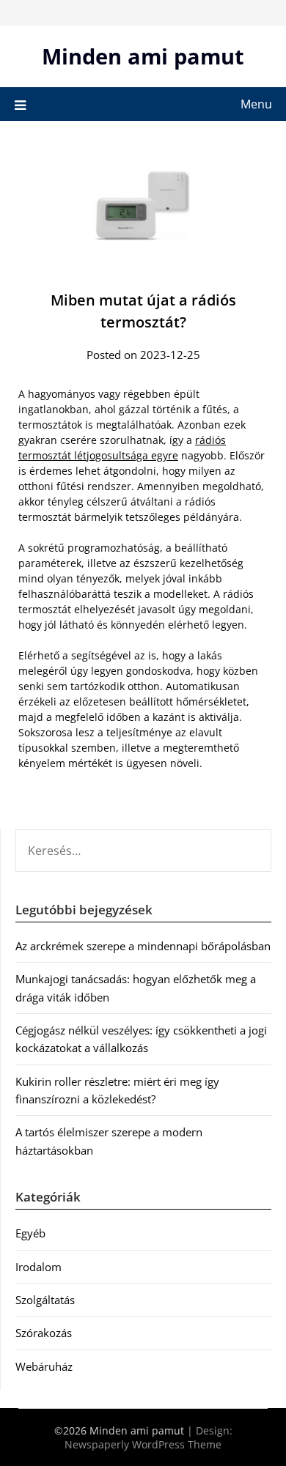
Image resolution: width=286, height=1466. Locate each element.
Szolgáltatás (45, 1299)
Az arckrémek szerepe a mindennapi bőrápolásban (143, 946)
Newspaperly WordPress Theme (143, 1444)
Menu (256, 104)
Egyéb (30, 1233)
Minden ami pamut (143, 56)
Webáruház (44, 1366)
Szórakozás (43, 1332)
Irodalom (38, 1266)
